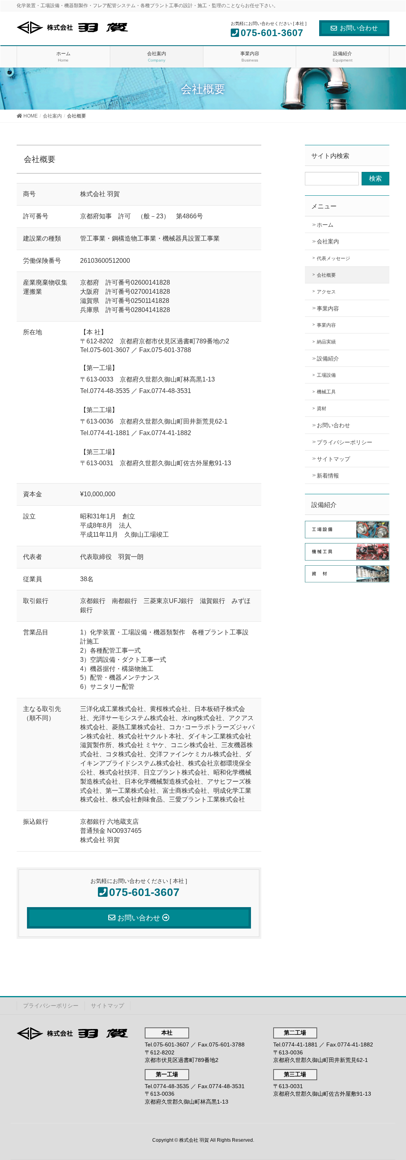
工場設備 (326, 375)
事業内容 (328, 308)
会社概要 (326, 275)
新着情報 (328, 475)
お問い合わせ (359, 28)
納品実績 (326, 342)
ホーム (325, 225)
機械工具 (326, 392)
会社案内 (328, 241)
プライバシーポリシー (344, 442)
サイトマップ (333, 459)
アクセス (326, 292)
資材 (321, 408)
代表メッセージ (333, 258)
